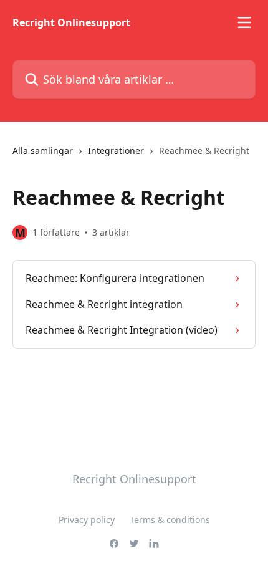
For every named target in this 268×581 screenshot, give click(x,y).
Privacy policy (87, 520)
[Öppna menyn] (244, 22)
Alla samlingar (42, 150)
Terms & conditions (170, 520)
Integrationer (116, 150)
